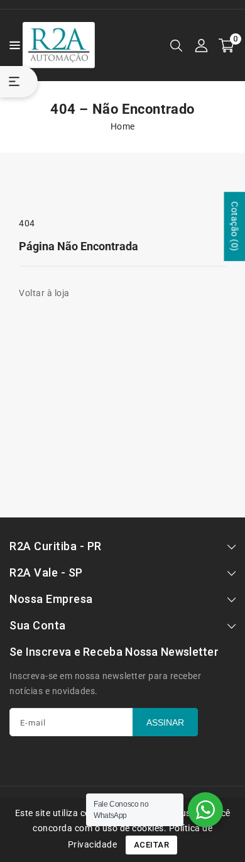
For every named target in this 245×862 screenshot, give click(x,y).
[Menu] (11, 45)
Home (123, 126)
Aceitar (152, 844)
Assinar (165, 722)
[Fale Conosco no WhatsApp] (205, 809)
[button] (11, 44)
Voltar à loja (44, 293)
